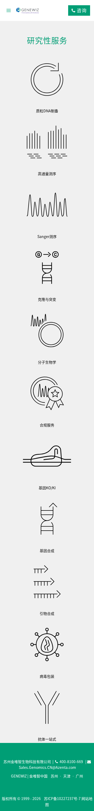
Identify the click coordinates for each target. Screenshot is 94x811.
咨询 (81, 10)
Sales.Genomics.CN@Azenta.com (47, 767)
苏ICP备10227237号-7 (62, 798)
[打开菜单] (9, 10)
